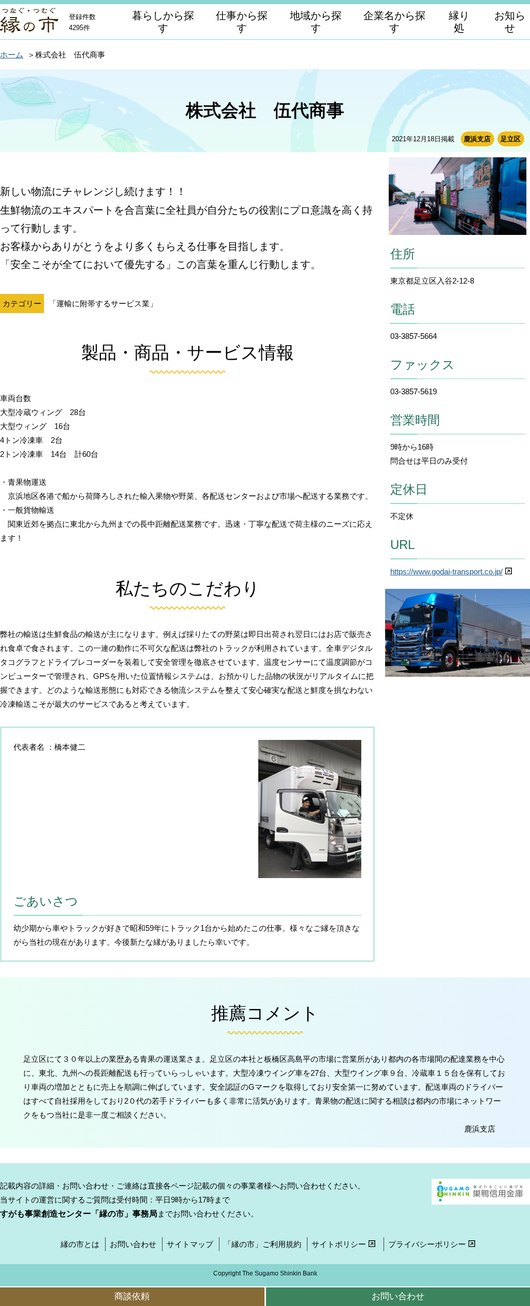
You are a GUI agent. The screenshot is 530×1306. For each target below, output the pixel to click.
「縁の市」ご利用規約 (262, 1244)
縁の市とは (80, 1244)
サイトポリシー (339, 1244)
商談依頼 (132, 1296)
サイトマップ (190, 1244)
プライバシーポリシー (427, 1244)
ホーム (11, 54)
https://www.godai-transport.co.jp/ (446, 571)
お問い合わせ (133, 1244)
